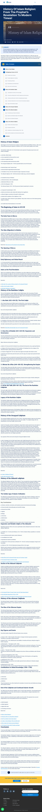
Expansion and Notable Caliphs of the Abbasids (15, 115)
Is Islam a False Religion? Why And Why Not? (11, 720)
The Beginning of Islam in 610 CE (12, 72)
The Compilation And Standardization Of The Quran (13, 383)
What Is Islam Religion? (6, 714)
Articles (5, 801)
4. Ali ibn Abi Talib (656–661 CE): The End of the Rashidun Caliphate (18, 100)
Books (5, 803)
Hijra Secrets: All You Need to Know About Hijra (15, 244)
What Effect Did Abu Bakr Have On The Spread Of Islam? (16, 327)
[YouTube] (14, 791)
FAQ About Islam (16, 800)
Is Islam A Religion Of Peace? (7, 474)
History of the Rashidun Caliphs (11, 89)
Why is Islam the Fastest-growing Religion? (10, 723)
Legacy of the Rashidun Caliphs (12, 103)
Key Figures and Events (11, 127)
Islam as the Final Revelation (12, 86)
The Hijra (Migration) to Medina (12, 78)
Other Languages (16, 805)
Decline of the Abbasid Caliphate (12, 118)
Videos (5, 805)
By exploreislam (8, 39)
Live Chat (15, 801)
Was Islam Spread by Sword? (7, 476)
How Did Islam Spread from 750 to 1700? (10, 594)
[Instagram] (10, 791)
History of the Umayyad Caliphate (12, 106)
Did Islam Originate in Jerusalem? (8, 288)
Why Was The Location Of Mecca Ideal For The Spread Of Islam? (15, 284)
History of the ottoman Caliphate (11, 121)
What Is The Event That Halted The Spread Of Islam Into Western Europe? (16, 596)
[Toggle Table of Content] (39, 64)
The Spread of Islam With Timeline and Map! (11, 725)
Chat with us (17, 780)
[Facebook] (4, 791)
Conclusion (8, 136)
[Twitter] (7, 791)
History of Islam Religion (10, 69)
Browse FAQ (25, 780)
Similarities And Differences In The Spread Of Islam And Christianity (15, 561)
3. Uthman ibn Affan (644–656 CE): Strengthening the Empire (17, 98)
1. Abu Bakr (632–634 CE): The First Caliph (14, 92)
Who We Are (15, 803)
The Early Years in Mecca (11, 75)
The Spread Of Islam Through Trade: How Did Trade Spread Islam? (15, 592)
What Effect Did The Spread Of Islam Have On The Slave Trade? (14, 557)
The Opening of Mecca (11, 80)
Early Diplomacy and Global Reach (12, 83)
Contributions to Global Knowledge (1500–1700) (15, 130)
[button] (2, 809)
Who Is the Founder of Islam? (7, 286)
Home (5, 800)
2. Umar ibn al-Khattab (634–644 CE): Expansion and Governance (18, 95)
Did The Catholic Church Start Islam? (9, 718)
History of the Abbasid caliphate (11, 109)
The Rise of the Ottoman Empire (12, 124)
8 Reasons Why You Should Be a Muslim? (10, 716)
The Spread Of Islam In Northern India (9, 559)
